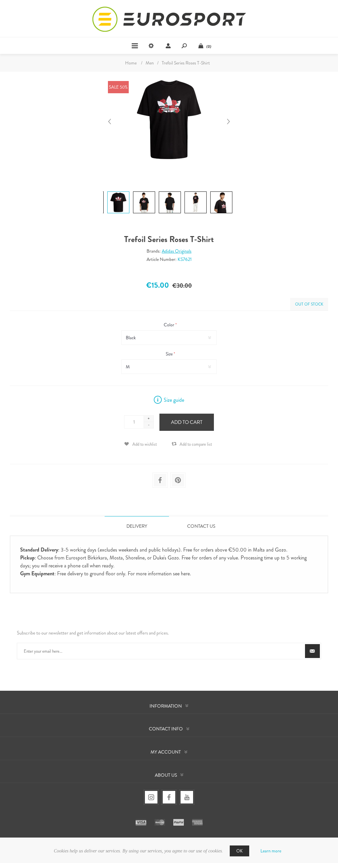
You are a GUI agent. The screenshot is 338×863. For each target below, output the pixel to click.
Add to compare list (196, 444)
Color (169, 324)
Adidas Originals (176, 251)
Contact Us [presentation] (201, 526)
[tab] (137, 526)
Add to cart (186, 422)
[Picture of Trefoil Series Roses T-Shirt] (118, 191)
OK (239, 851)
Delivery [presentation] (136, 526)
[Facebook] (169, 797)
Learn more (270, 850)
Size (170, 353)
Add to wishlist (144, 444)
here (185, 573)
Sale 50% (118, 87)
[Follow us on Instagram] (151, 797)
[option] (117, 192)
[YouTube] (187, 797)
